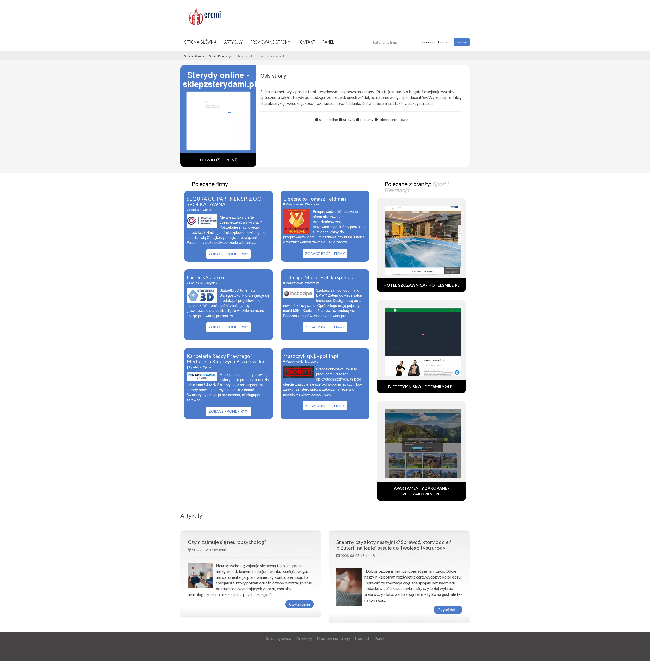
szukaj (462, 42)
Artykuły (233, 42)
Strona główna (200, 42)
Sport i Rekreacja (220, 56)
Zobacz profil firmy (228, 254)
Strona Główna (194, 56)
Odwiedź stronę (218, 159)
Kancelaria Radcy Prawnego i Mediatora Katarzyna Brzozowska (225, 359)
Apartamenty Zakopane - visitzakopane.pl (421, 491)
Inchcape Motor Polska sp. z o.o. (319, 277)
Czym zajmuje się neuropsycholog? (227, 542)
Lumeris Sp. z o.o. (206, 277)
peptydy (366, 119)
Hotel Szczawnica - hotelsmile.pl (422, 285)
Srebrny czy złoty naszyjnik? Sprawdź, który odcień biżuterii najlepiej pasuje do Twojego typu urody (393, 545)
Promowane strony (270, 42)
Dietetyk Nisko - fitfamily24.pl (421, 386)
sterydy (349, 119)
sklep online (328, 119)
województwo (433, 42)
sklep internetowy (393, 119)
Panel (328, 42)
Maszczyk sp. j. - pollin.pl (310, 356)
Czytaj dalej (299, 604)
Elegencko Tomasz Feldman (314, 198)
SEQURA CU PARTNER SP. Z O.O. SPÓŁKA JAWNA (224, 201)
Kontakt (306, 42)
